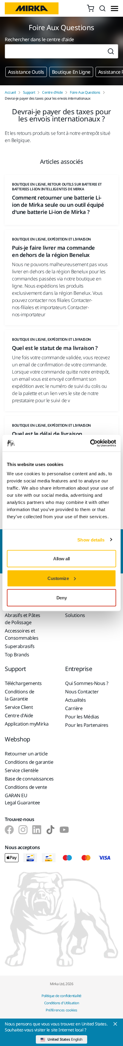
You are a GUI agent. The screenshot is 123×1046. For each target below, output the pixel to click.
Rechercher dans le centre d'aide (39, 39)
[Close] (115, 1024)
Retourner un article (26, 753)
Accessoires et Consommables (21, 634)
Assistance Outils (26, 72)
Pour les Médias (82, 716)
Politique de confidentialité (61, 995)
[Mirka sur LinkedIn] (36, 829)
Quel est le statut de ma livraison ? (55, 347)
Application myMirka (27, 724)
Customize (58, 578)
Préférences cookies (61, 1010)
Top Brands (17, 654)
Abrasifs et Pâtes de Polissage (22, 619)
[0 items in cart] (90, 8)
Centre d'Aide (52, 92)
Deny (61, 597)
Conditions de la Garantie (19, 695)
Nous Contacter (82, 691)
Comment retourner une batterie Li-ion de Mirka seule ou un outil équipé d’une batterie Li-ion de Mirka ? (58, 204)
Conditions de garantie (29, 762)
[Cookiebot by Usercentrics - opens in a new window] (90, 443)
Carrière (73, 708)
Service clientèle (22, 770)
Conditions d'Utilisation (61, 1002)
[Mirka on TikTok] (50, 829)
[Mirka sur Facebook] (9, 829)
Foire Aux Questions (85, 92)
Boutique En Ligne (71, 72)
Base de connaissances (29, 778)
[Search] (102, 8)
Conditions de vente (26, 787)
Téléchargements (23, 683)
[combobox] (54, 51)
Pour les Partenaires (86, 725)
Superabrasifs (20, 646)
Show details (90, 539)
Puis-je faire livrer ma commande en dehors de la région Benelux (53, 251)
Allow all (61, 558)
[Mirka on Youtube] (64, 829)
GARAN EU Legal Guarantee (22, 799)
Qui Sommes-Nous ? (86, 683)
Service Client (19, 707)
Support (29, 92)
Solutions (75, 615)
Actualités (75, 700)
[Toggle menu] (114, 8)
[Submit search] (111, 51)
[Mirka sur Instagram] (23, 829)
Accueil (10, 92)
